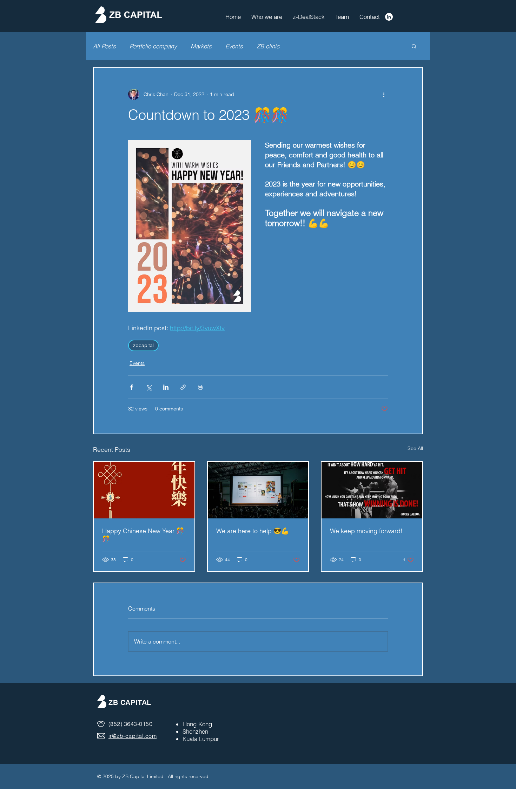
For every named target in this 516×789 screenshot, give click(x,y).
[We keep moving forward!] (372, 490)
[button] (414, 46)
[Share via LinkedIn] (166, 387)
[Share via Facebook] (131, 387)
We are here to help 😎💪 (252, 531)
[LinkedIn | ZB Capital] (389, 17)
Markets (201, 46)
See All (415, 448)
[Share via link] (183, 387)
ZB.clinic (268, 46)
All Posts (104, 46)
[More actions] (383, 94)
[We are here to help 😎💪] (258, 490)
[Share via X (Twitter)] (148, 387)
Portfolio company (153, 46)
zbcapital (143, 345)
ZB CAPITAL (129, 702)
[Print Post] (200, 387)
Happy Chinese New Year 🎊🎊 (143, 535)
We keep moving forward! (366, 531)
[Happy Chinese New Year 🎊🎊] (144, 490)
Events (234, 46)
